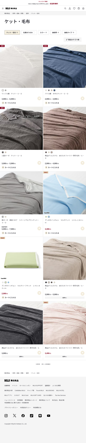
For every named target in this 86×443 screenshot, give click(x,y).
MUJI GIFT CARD (36, 395)
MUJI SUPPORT (38, 385)
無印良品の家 (8, 390)
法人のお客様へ (48, 395)
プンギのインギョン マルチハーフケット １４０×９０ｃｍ (21, 287)
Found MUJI (40, 390)
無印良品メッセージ (31, 400)
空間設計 (47, 385)
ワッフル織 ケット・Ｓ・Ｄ (12, 93)
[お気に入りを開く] (74, 8)
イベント (14, 385)
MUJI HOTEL (60, 390)
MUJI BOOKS (50, 390)
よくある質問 (57, 385)
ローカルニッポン (25, 385)
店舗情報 (7, 385)
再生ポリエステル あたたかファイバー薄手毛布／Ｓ (64, 348)
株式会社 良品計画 (58, 400)
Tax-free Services (60, 395)
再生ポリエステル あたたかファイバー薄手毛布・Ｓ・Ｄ (64, 156)
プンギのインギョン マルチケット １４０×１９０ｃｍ (64, 221)
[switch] (39, 98)
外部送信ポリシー (25, 407)
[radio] (3, 90)
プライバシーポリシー (11, 407)
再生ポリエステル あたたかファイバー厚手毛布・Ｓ (20, 348)
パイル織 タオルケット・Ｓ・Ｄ (56, 93)
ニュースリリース (9, 400)
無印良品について (44, 400)
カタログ (17, 395)
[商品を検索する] (65, 8)
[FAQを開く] (79, 8)
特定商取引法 (37, 407)
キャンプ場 (30, 390)
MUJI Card (25, 395)
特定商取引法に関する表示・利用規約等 (16, 403)
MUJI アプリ (8, 395)
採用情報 (20, 400)
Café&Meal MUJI (20, 390)
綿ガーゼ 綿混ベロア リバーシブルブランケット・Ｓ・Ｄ (20, 221)
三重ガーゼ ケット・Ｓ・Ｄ (12, 155)
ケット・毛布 (35, 13)
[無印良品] (11, 380)
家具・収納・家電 (18, 13)
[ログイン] (70, 8)
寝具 (27, 13)
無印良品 (7, 13)
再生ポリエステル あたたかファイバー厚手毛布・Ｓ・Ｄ (64, 287)
